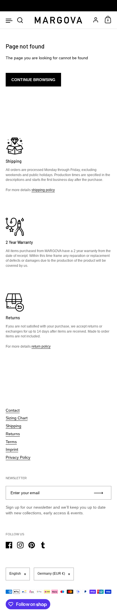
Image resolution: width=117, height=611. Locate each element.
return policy (41, 346)
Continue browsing (33, 79)
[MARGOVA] (58, 20)
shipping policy (43, 190)
